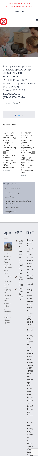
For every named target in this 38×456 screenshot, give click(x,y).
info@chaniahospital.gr (21, 295)
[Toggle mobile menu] (37, 20)
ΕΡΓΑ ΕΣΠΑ (19, 11)
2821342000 (21, 283)
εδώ (19, 103)
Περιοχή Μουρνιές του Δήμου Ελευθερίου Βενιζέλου (21, 260)
